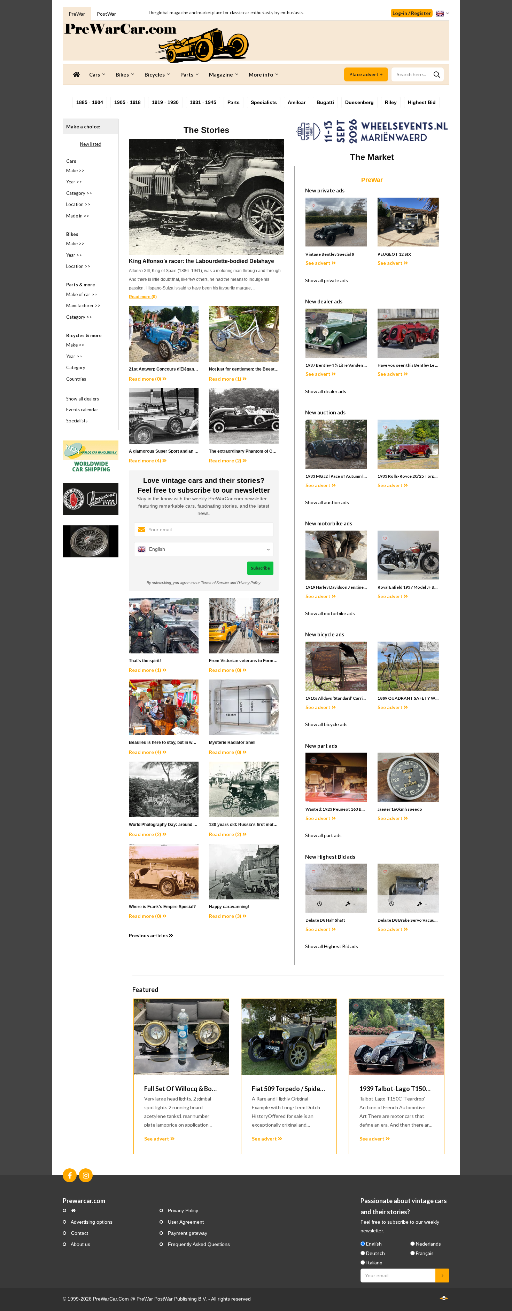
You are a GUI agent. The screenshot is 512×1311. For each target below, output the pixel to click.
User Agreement (185, 1222)
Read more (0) (145, 379)
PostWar (106, 14)
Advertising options (91, 1222)
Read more (140, 296)
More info (261, 74)
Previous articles (149, 935)
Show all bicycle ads (326, 724)
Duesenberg (359, 102)
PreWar (77, 14)
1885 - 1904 (89, 102)
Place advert (366, 74)
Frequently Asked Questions (198, 1244)
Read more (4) (145, 460)
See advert (318, 263)
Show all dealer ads (325, 391)
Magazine (221, 74)
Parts (186, 74)
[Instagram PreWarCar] (86, 1175)
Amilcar (296, 102)
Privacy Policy (182, 1210)
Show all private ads (326, 280)
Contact (79, 1233)
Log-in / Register (412, 13)
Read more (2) (225, 460)
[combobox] (417, 74)
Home (76, 74)
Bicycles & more (84, 335)
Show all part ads (323, 835)
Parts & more (80, 284)
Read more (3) (225, 916)
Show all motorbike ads (330, 613)
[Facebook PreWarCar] (70, 1175)
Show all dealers (82, 399)
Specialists (264, 102)
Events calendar (82, 409)
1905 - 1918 (127, 102)
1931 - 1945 (203, 102)
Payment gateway (186, 1233)
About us (80, 1244)
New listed (90, 144)
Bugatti (325, 102)
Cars (94, 74)
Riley (391, 102)
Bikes (122, 74)
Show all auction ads (327, 502)
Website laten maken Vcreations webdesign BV (444, 1298)
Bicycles (155, 74)
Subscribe (260, 568)
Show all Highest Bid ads (331, 946)
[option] (181, 1076)
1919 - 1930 (165, 102)
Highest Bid (421, 102)
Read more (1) (225, 379)
